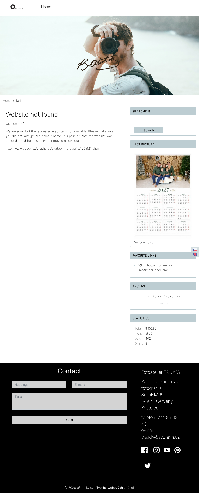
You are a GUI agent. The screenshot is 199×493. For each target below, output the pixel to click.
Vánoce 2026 (144, 242)
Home (46, 6)
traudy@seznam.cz (160, 436)
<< (148, 296)
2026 (169, 296)
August (158, 296)
